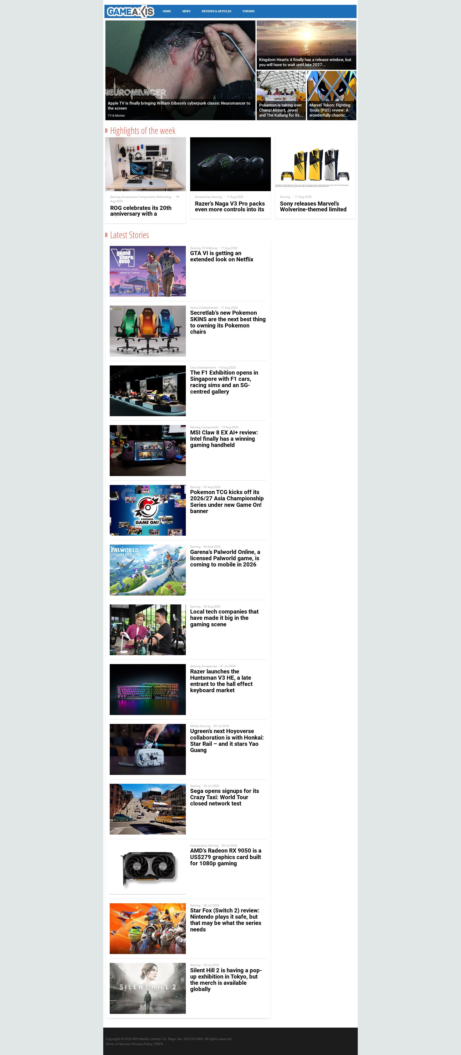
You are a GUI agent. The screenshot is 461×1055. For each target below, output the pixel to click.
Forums (249, 11)
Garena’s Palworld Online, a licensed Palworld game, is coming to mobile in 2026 (225, 558)
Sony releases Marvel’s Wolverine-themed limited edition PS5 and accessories (313, 212)
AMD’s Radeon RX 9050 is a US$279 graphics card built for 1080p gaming (225, 857)
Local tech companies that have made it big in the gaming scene (224, 618)
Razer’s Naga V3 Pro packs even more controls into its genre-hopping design (230, 209)
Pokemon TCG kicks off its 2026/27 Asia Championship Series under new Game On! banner (227, 502)
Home (167, 11)
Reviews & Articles (216, 11)
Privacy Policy (142, 1044)
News (186, 11)
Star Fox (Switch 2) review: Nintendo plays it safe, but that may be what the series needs (225, 920)
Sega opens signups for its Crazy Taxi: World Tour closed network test (224, 797)
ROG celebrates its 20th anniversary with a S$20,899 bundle (140, 214)
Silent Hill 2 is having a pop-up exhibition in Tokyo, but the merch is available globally (226, 980)
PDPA (159, 1044)
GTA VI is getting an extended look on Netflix (221, 256)
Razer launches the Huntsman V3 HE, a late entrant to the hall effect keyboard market (221, 681)
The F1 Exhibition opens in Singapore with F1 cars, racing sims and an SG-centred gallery (224, 382)
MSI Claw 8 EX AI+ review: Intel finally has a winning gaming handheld (224, 438)
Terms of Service (117, 1044)
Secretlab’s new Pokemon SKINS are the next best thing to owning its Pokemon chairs (228, 322)
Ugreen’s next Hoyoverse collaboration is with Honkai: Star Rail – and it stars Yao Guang (227, 741)
